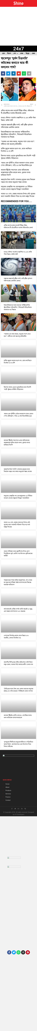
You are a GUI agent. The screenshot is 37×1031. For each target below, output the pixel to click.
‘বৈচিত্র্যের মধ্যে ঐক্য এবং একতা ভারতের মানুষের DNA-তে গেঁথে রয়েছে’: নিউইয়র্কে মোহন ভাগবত (18, 689)
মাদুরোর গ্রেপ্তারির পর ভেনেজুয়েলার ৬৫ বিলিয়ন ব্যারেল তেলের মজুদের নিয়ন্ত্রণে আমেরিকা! (16, 188)
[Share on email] (19, 73)
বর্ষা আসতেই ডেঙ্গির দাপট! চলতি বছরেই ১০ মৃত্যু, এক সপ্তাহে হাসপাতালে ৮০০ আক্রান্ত (18, 610)
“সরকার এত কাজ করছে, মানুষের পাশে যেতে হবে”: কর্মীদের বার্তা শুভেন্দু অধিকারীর (18, 143)
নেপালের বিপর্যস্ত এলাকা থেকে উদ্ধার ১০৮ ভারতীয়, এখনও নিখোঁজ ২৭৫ (16, 636)
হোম (3, 53)
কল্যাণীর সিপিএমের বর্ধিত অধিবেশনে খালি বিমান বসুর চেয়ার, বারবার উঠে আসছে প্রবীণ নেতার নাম (18, 663)
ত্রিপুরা (27, 53)
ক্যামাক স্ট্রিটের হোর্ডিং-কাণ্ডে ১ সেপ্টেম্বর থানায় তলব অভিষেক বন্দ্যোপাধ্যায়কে (18, 716)
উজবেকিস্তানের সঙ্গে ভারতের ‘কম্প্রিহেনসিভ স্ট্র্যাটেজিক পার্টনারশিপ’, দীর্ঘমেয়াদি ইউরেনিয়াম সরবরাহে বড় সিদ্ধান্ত (16, 134)
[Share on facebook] (3, 73)
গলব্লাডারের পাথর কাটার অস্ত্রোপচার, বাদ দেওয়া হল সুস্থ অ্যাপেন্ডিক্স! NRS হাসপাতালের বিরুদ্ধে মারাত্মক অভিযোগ (18, 582)
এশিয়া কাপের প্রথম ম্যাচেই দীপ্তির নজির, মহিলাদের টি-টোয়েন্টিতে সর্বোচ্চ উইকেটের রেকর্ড (17, 112)
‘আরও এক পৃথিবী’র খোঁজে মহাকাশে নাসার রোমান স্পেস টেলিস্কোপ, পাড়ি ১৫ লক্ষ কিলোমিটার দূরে (17, 164)
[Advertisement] (18, 26)
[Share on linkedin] (13, 73)
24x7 (18, 48)
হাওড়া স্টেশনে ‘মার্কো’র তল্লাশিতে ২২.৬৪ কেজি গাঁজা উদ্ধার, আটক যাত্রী (18, 119)
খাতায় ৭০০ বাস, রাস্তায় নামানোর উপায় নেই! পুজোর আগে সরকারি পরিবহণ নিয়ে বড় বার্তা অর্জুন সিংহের (18, 195)
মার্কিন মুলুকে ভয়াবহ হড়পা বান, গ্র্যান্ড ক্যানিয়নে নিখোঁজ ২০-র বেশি (16, 150)
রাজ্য (21, 53)
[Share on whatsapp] (24, 73)
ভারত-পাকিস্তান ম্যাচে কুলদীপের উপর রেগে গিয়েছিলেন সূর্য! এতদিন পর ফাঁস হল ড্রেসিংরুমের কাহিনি (18, 553)
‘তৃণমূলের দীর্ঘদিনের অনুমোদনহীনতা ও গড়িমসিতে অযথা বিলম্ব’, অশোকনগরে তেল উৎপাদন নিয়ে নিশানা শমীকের (18, 744)
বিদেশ (9, 53)
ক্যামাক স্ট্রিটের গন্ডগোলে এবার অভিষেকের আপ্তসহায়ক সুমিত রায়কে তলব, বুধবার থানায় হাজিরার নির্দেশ (15, 172)
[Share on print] (29, 73)
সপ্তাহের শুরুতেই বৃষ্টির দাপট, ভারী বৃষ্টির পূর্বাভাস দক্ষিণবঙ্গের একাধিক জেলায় (17, 126)
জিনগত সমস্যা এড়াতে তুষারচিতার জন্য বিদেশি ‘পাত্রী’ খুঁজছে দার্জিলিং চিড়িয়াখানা (18, 157)
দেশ (14, 53)
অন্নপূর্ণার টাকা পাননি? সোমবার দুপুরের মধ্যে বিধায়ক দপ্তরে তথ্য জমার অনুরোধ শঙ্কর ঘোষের (18, 181)
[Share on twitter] (8, 73)
